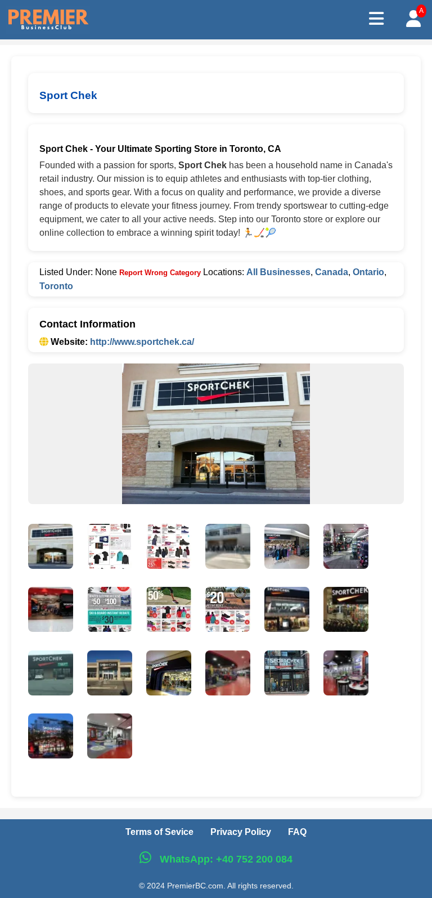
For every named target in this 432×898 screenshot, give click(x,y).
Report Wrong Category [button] (160, 272)
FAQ (297, 832)
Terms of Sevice (159, 832)
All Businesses (278, 272)
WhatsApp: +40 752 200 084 (224, 859)
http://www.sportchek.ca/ (142, 342)
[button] (50, 548)
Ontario (368, 272)
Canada (331, 272)
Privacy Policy (240, 832)
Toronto (56, 286)
